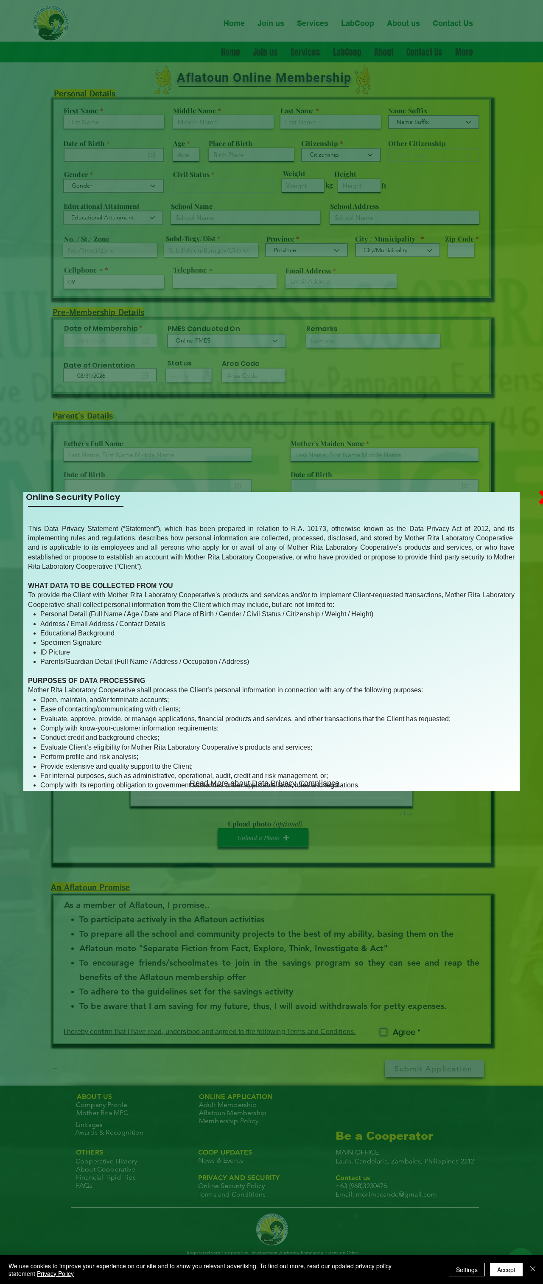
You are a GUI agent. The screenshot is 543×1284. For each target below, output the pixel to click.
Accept (506, 1269)
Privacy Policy (55, 1273)
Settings (467, 1269)
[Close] (533, 1269)
